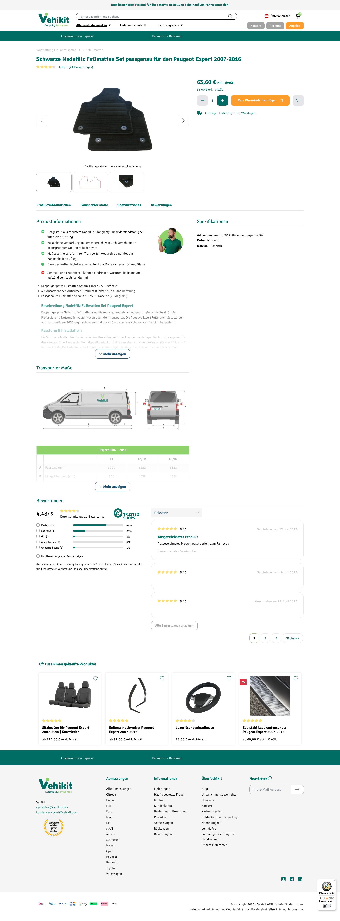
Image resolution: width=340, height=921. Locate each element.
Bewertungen (163, 834)
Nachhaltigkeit (211, 823)
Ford (109, 811)
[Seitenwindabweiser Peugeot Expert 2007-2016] (136, 696)
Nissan (110, 845)
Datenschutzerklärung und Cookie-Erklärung (220, 909)
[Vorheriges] (41, 120)
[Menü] (333, 881)
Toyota (110, 868)
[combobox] (150, 16)
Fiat (108, 805)
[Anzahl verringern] (202, 100)
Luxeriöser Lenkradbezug (195, 727)
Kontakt (159, 800)
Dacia (110, 800)
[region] (112, 134)
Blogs (205, 789)
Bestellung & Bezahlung (170, 811)
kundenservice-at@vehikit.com (57, 812)
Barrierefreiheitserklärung (268, 909)
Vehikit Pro (209, 828)
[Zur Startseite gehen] (53, 19)
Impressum (295, 909)
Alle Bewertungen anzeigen (174, 626)
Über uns (208, 800)
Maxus (110, 834)
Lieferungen (162, 789)
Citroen (111, 794)
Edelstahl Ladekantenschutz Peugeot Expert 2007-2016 (264, 729)
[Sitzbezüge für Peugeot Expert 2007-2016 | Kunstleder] (70, 696)
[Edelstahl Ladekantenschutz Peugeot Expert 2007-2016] (270, 696)
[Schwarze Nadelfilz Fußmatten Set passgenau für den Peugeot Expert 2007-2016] (112, 120)
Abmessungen (163, 823)
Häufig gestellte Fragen (169, 794)
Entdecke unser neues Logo (220, 817)
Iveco (109, 817)
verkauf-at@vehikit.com (52, 807)
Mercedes (112, 839)
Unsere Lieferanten (214, 845)
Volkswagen (114, 873)
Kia (108, 823)
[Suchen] (230, 16)
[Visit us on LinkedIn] (300, 880)
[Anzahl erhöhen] (222, 100)
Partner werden (212, 811)
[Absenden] (297, 789)
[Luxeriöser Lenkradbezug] (203, 696)
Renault (111, 862)
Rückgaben (161, 828)
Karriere (207, 805)
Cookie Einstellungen (288, 904)
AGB (270, 904)
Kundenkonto (163, 805)
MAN (109, 828)
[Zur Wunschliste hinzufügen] (298, 100)
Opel (109, 851)
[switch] (327, 906)
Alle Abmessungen (118, 789)
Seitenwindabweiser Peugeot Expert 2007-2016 (131, 729)
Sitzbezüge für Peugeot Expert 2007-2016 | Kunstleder (65, 729)
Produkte (160, 817)
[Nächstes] (183, 120)
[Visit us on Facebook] (292, 880)
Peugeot (111, 856)
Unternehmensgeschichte (219, 794)
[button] (270, 779)
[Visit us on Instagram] (283, 880)
